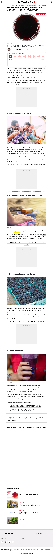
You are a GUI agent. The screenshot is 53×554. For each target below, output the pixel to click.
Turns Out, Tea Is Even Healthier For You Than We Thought (30, 321)
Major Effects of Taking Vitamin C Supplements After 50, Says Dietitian (25, 406)
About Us (22, 533)
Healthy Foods (31, 427)
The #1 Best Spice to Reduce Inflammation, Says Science (22, 409)
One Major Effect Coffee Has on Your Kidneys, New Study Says (24, 83)
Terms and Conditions (41, 535)
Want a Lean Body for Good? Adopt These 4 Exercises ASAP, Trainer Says (25, 408)
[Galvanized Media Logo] (5, 549)
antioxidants (17, 231)
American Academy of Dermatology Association (27, 70)
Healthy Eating (14, 5)
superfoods (27, 308)
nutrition (24, 74)
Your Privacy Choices (28, 553)
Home (8, 5)
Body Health (11, 427)
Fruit (24, 427)
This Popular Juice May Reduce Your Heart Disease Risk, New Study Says (25, 405)
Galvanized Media (19, 549)
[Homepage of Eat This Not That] (8, 533)
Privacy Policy (39, 533)
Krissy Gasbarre (16, 49)
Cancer (18, 427)
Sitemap (21, 535)
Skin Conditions (18, 429)
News (39, 427)
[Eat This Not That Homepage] (26, 2)
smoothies (34, 398)
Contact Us (22, 538)
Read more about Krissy (11, 420)
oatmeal (28, 398)
